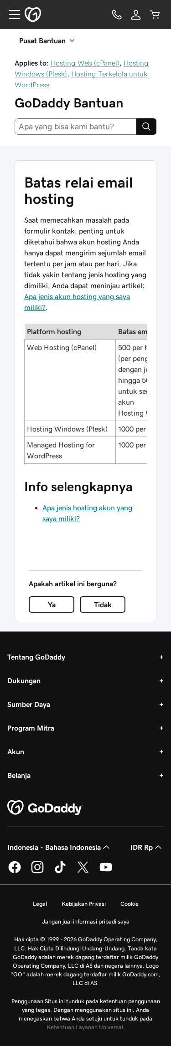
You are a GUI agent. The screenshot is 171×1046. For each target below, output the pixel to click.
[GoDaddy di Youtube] (105, 871)
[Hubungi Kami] (116, 14)
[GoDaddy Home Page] (45, 808)
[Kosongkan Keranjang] (155, 14)
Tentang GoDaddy (36, 656)
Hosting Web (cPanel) (85, 62)
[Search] (146, 126)
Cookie (129, 904)
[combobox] (75, 126)
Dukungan (24, 680)
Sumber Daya (28, 704)
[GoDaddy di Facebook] (14, 871)
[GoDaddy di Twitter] (83, 871)
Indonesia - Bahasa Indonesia (54, 847)
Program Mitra (30, 727)
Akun (15, 751)
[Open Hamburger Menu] (11, 14)
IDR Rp (141, 847)
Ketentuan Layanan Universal (85, 1027)
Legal (40, 904)
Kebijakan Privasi (84, 904)
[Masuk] (136, 14)
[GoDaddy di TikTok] (60, 871)
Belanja (19, 775)
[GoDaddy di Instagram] (37, 871)
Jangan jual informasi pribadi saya (86, 921)
